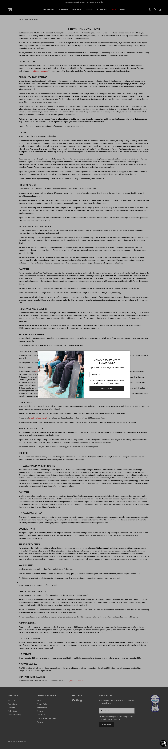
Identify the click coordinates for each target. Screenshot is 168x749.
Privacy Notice (113, 383)
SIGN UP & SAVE (107, 388)
